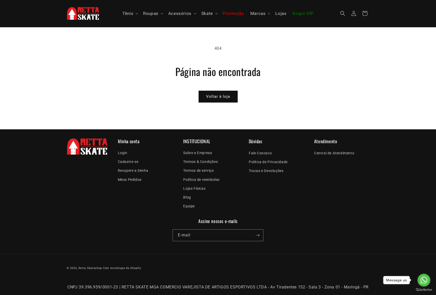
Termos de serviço (198, 170)
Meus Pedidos (130, 180)
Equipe (189, 206)
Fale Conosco (260, 153)
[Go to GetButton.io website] (424, 289)
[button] (129, 13)
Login (122, 153)
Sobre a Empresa (197, 153)
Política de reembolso (201, 180)
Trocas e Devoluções (266, 170)
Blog (187, 197)
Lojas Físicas (194, 188)
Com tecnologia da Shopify (122, 268)
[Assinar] (257, 235)
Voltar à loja (218, 96)
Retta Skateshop (90, 268)
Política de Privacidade (268, 162)
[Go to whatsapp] (424, 280)
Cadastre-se (128, 162)
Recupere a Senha (133, 170)
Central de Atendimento (334, 153)
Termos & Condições (200, 162)
